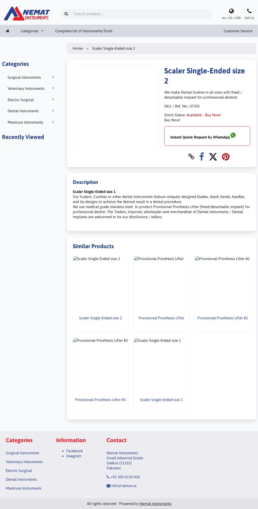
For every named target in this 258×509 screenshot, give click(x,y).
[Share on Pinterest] (226, 156)
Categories (29, 31)
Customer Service (238, 31)
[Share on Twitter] (213, 156)
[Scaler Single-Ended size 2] (10, 147)
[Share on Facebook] (201, 156)
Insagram (73, 456)
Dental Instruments (23, 111)
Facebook (74, 451)
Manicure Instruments (25, 122)
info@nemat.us (124, 486)
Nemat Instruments (155, 503)
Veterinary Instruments (26, 88)
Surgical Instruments (24, 77)
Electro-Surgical (21, 100)
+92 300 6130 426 (125, 477)
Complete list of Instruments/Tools (83, 31)
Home (78, 48)
